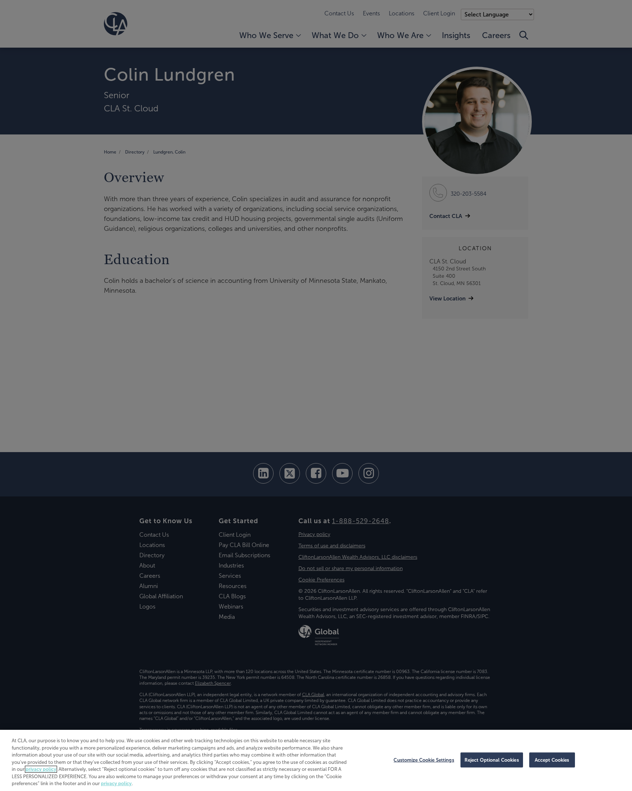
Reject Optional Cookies (491, 759)
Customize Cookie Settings (424, 759)
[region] (316, 760)
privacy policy (41, 769)
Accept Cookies (552, 759)
